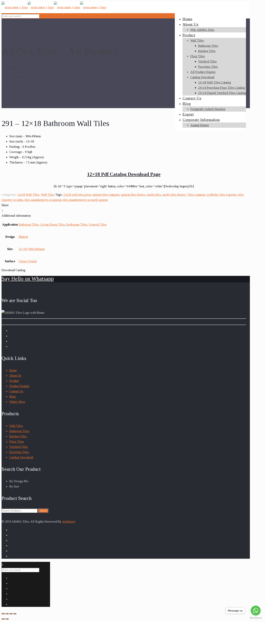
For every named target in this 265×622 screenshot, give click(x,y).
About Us (15, 375)
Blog (12, 396)
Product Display (19, 386)
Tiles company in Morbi (202, 194)
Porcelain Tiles (19, 452)
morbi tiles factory (174, 194)
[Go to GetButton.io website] (255, 618)
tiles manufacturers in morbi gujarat (85, 200)
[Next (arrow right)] (7, 618)
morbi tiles (154, 194)
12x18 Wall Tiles (20, 77)
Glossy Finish (28, 261)
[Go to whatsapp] (256, 610)
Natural (23, 236)
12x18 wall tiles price (77, 194)
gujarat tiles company (106, 194)
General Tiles (98, 224)
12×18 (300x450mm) (32, 249)
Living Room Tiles (52, 224)
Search (43, 510)
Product (14, 380)
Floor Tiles (16, 441)
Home (13, 67)
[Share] (7, 613)
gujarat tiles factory (133, 194)
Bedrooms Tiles (76, 224)
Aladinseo (68, 521)
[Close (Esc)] (3, 613)
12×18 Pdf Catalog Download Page (123, 174)
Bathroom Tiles (29, 224)
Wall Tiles (16, 72)
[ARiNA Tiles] (54, 7)
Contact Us (16, 391)
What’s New (17, 401)
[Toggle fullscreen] (10, 613)
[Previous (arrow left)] (3, 618)
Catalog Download (21, 457)
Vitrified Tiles (18, 446)
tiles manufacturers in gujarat (42, 200)
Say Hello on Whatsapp (28, 278)
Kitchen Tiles (18, 436)
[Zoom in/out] (14, 613)
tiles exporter (228, 194)
